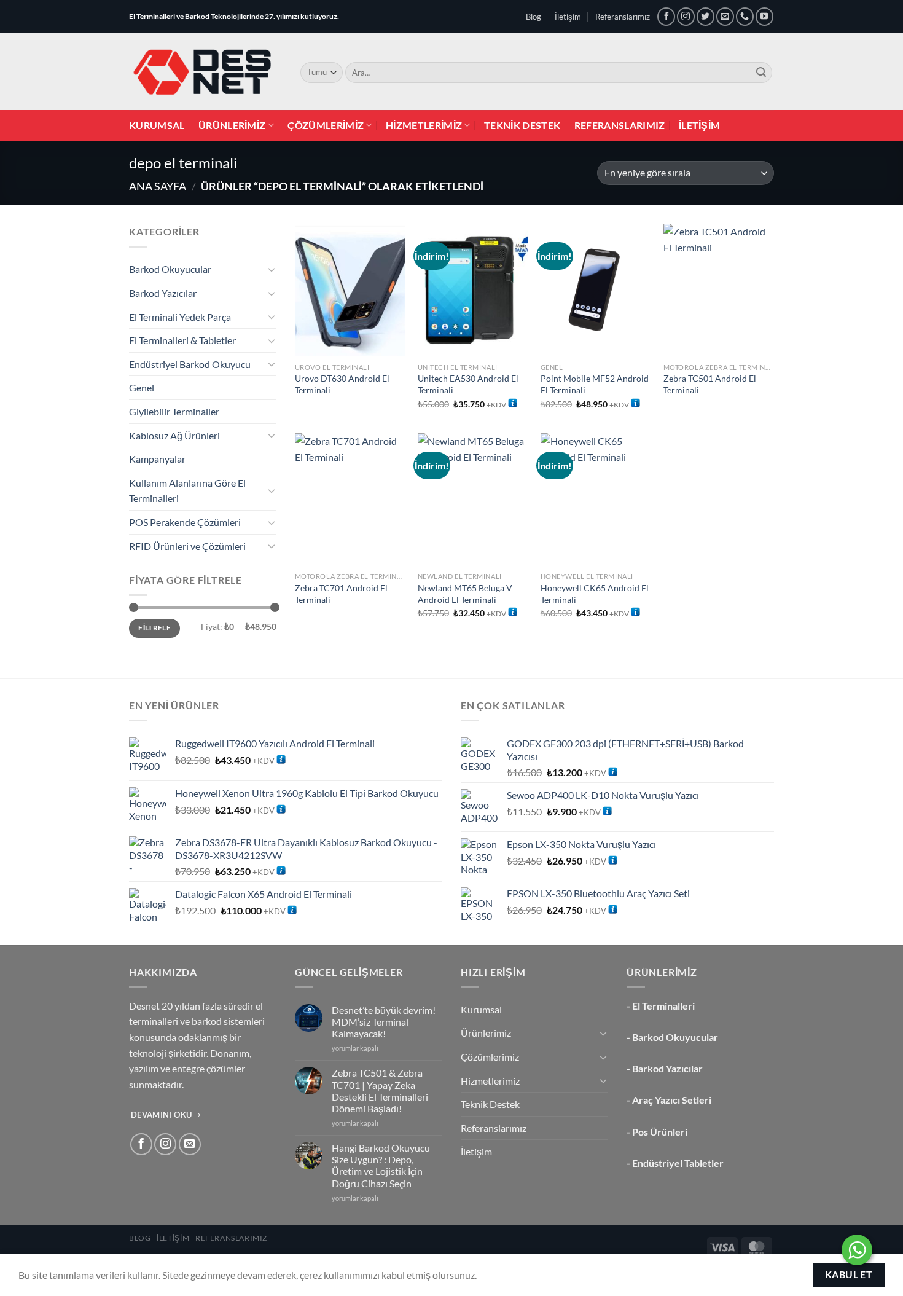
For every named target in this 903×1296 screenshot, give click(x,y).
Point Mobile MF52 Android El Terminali (595, 384)
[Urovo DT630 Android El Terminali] (350, 290)
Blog (533, 17)
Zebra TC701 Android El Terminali (341, 594)
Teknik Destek (522, 125)
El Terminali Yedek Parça (180, 317)
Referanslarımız (622, 17)
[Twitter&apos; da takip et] (705, 16)
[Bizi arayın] (745, 16)
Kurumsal (157, 125)
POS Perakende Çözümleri (185, 522)
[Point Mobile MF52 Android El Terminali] (596, 290)
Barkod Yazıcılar (163, 293)
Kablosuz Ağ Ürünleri (174, 435)
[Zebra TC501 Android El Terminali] (718, 290)
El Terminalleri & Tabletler (182, 340)
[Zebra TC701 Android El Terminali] (350, 499)
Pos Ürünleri (659, 1131)
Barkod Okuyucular (170, 269)
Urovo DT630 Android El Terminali (342, 384)
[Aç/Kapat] (271, 269)
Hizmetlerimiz (424, 125)
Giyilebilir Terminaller (174, 411)
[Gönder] (761, 72)
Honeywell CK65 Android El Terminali (595, 594)
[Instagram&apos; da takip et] (686, 16)
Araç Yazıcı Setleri (671, 1100)
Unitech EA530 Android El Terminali (468, 384)
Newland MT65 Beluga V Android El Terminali (465, 594)
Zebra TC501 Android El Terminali (709, 384)
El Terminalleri (663, 1005)
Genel (141, 387)
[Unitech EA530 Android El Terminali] (473, 290)
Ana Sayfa (157, 186)
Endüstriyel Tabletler (678, 1163)
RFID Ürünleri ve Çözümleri (187, 546)
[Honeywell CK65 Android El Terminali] (596, 499)
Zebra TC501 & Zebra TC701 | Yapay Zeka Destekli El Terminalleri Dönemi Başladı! (380, 1090)
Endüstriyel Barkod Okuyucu (190, 364)
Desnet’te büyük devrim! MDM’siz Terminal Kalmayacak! (384, 1021)
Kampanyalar (157, 459)
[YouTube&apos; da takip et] (764, 16)
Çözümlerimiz (325, 125)
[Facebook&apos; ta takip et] (666, 16)
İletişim (568, 17)
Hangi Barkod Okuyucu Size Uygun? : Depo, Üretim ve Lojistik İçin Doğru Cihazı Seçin (381, 1165)
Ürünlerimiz (232, 125)
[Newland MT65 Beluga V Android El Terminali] (473, 499)
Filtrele (154, 627)
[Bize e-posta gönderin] (725, 16)
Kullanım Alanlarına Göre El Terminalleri (187, 491)
